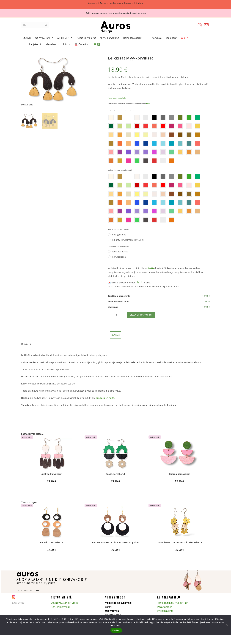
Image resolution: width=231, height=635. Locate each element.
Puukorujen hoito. (105, 397)
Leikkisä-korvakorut (51, 473)
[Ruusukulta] (197, 152)
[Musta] (154, 117)
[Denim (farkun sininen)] (189, 143)
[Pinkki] (180, 126)
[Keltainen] (137, 135)
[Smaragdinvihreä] (197, 117)
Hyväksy (116, 630)
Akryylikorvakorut (109, 37)
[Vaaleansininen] (163, 143)
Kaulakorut (171, 37)
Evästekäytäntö (165, 610)
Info (65, 44)
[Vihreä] (189, 117)
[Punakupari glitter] (171, 161)
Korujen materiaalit (60, 606)
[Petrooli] (171, 143)
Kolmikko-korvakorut (51, 542)
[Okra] (120, 135)
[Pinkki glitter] (128, 161)
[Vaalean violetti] (163, 152)
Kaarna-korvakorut (179, 473)
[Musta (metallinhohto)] (163, 117)
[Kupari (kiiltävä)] (189, 152)
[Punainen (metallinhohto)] (197, 143)
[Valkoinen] (128, 117)
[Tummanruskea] (180, 135)
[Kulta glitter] (120, 161)
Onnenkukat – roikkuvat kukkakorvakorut (179, 542)
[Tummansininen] (146, 143)
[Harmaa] (171, 117)
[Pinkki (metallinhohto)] (111, 152)
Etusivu (27, 37)
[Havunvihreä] (111, 126)
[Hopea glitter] (163, 161)
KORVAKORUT (42, 37)
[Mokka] (197, 135)
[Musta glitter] (146, 161)
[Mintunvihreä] (128, 126)
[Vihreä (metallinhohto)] (171, 152)
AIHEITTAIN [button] (63, 37)
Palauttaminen (164, 606)
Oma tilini (83, 44)
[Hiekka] (111, 143)
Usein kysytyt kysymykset (64, 602)
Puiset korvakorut (86, 37)
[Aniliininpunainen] (171, 126)
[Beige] (128, 135)
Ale (183, 37)
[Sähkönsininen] (137, 143)
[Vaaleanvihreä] (120, 126)
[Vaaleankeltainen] (146, 135)
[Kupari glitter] (111, 161)
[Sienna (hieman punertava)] (171, 135)
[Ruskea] (189, 135)
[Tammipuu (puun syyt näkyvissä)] (120, 117)
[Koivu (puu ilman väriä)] (111, 117)
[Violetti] (128, 152)
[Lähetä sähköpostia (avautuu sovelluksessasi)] (206, 25)
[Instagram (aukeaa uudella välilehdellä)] (199, 25)
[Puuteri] (154, 135)
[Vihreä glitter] (137, 161)
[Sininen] (154, 143)
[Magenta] (154, 152)
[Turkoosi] (180, 143)
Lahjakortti (35, 44)
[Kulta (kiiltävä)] (180, 152)
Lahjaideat (50, 44)
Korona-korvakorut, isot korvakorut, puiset (115, 542)
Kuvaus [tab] (115, 335)
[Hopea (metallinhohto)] (146, 117)
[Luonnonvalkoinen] (137, 117)
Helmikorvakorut (132, 37)
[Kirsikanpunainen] (163, 126)
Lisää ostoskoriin (141, 314)
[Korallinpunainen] (154, 126)
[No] (227, 625)
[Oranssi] (120, 143)
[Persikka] (111, 135)
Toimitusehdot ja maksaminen (172, 602)
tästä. (148, 103)
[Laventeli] (137, 152)
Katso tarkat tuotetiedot (117, 98)
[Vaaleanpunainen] (189, 126)
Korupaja (157, 37)
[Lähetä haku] (46, 25)
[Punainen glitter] (154, 161)
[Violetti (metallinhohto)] (146, 152)
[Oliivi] (180, 117)
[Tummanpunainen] (137, 126)
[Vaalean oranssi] (128, 143)
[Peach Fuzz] (163, 135)
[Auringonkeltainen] (197, 126)
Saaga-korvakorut (115, 473)
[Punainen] (146, 126)
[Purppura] (120, 152)
